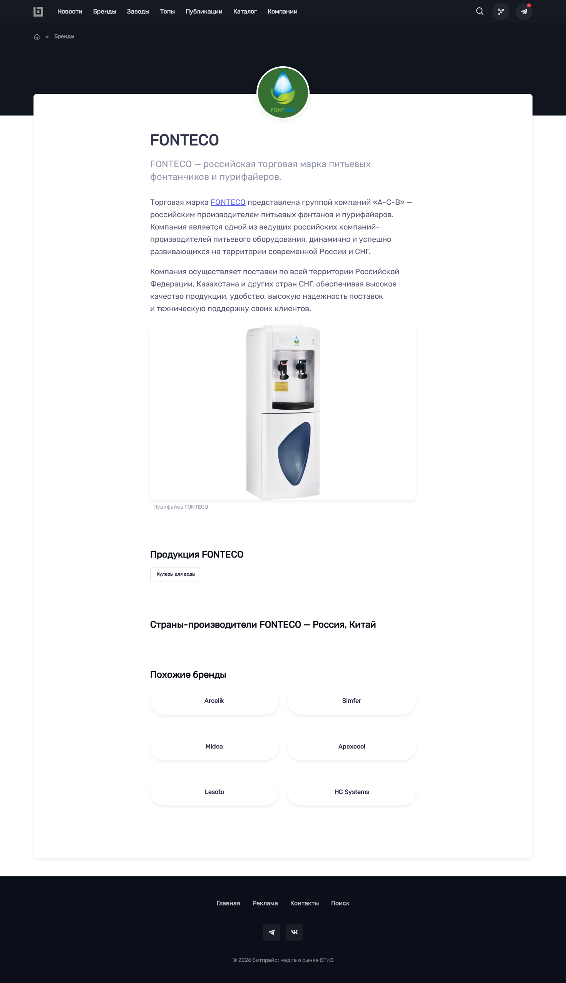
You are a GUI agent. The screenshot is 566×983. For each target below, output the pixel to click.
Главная (228, 903)
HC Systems (352, 791)
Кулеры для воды (176, 574)
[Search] (480, 11)
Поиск (340, 903)
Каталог (245, 11)
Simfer (351, 700)
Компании (283, 11)
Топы (167, 11)
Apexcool (351, 746)
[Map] (500, 11)
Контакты (304, 903)
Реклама (265, 903)
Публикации (204, 11)
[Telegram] (524, 11)
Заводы (138, 11)
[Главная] (36, 36)
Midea (214, 746)
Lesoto (214, 791)
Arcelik (214, 700)
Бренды (104, 11)
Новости (69, 11)
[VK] (294, 932)
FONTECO (228, 202)
